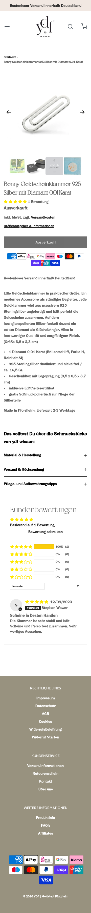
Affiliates (45, 833)
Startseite (10, 57)
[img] (37, 602)
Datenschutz (45, 706)
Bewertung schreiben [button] (45, 532)
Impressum (45, 698)
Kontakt (45, 781)
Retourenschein (45, 773)
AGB (45, 714)
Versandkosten (43, 217)
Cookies (45, 721)
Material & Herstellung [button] (22, 455)
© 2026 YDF (31, 896)
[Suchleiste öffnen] (70, 26)
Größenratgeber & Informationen (29, 226)
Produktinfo (45, 818)
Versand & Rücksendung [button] (24, 469)
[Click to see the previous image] (9, 112)
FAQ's (45, 825)
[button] (16, 202)
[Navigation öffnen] (7, 26)
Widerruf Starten (45, 737)
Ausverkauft (45, 242)
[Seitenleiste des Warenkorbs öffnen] (84, 26)
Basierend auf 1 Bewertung (32, 525)
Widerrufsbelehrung (45, 729)
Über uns (45, 789)
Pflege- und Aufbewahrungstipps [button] (30, 484)
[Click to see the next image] (82, 112)
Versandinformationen (45, 766)
